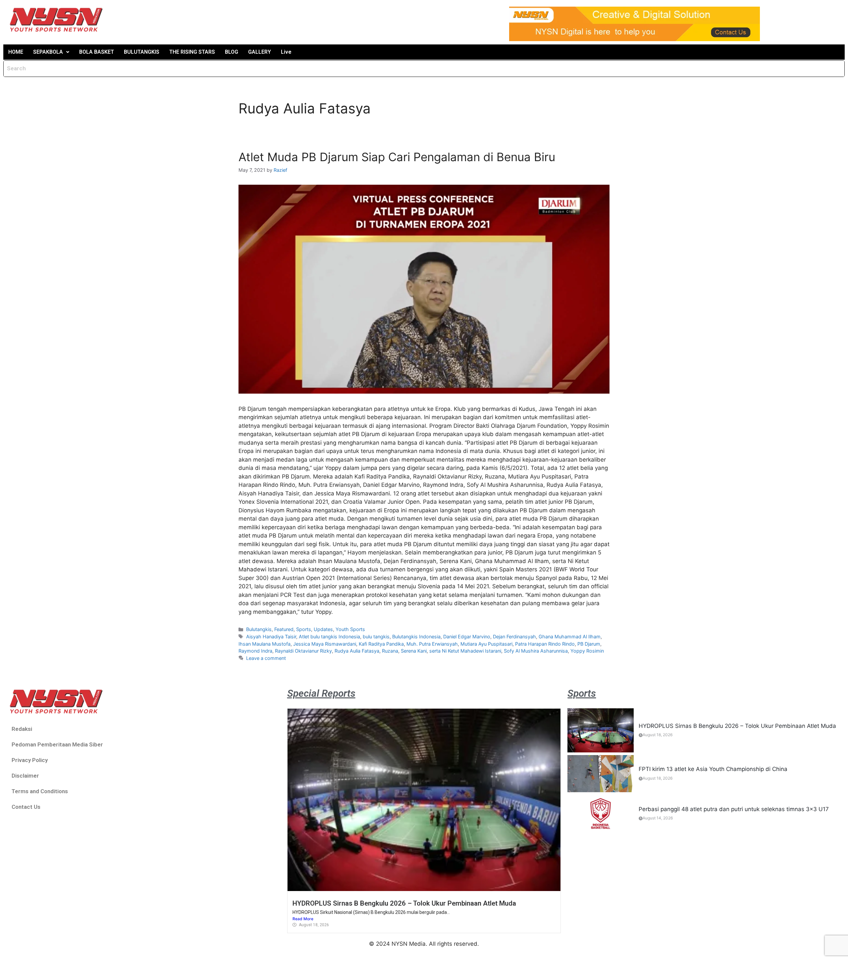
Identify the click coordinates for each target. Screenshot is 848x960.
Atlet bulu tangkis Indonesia (329, 636)
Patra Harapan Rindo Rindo (545, 644)
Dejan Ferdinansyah (514, 636)
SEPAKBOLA (48, 52)
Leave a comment (266, 658)
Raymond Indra (255, 651)
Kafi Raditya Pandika (381, 644)
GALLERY (259, 52)
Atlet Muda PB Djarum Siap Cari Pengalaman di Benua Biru (396, 157)
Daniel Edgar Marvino (466, 636)
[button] (51, 52)
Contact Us (26, 806)
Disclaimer (25, 775)
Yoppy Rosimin (587, 651)
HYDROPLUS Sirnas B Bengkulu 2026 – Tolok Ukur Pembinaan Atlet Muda (404, 903)
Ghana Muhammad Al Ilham (570, 636)
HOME (15, 52)
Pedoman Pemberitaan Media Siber (57, 744)
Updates (323, 629)
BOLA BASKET (96, 52)
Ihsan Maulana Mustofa (264, 644)
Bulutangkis (259, 629)
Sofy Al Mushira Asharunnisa (536, 651)
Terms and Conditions (40, 791)
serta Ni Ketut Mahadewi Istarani (465, 651)
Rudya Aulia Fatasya (357, 651)
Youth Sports (350, 629)
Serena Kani (414, 651)
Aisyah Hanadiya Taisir (271, 636)
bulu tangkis (376, 636)
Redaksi (22, 729)
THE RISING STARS (192, 52)
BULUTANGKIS (141, 52)
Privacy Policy (30, 760)
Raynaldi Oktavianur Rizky (303, 651)
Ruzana (390, 651)
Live (286, 52)
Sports (303, 629)
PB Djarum (588, 644)
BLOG (231, 52)
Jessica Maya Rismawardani (324, 644)
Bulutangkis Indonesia (416, 636)
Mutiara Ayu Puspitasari (486, 644)
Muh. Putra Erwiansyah (432, 644)
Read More (302, 918)
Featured (283, 629)
